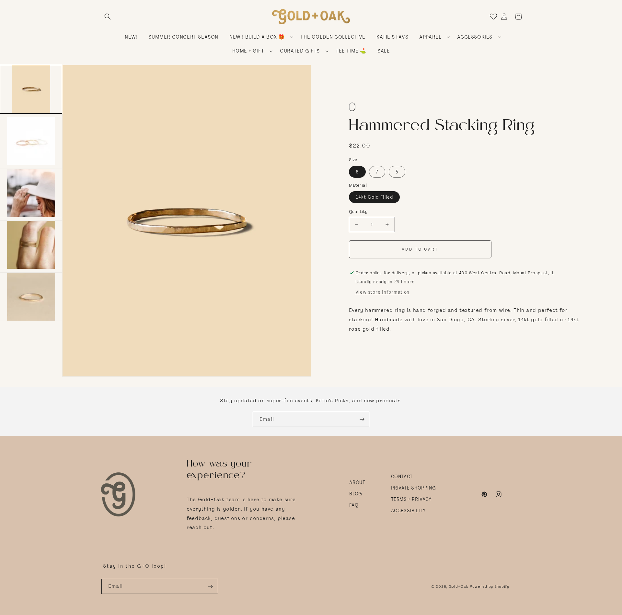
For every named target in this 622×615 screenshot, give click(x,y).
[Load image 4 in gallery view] (31, 244)
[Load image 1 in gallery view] (31, 89)
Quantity (358, 211)
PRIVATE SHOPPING (413, 488)
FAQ (353, 505)
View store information (382, 292)
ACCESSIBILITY (408, 511)
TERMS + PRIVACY (411, 499)
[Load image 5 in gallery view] (31, 296)
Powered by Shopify (489, 586)
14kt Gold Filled (374, 197)
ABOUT (357, 482)
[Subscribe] (362, 419)
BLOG (355, 494)
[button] (107, 16)
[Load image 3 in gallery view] (31, 193)
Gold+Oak (458, 586)
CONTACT (402, 476)
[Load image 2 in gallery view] (31, 141)
